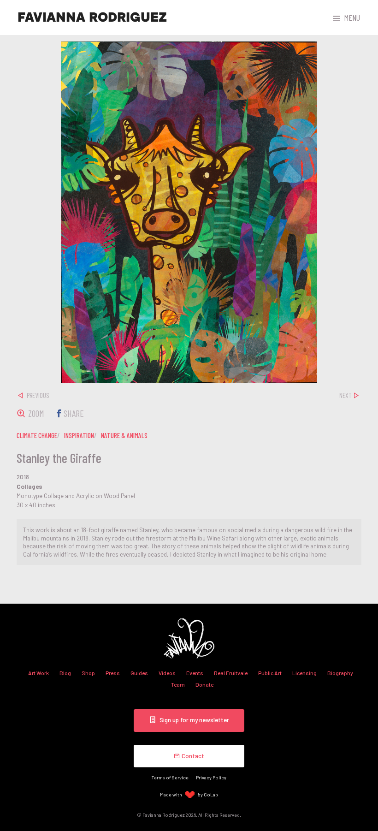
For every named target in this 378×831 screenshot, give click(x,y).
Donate (204, 684)
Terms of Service (170, 777)
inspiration (79, 435)
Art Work (38, 673)
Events (194, 673)
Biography (340, 673)
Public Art (270, 673)
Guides (139, 673)
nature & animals (124, 435)
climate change (37, 435)
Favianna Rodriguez (92, 17)
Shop (88, 673)
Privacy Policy (211, 777)
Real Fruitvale (231, 673)
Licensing (304, 673)
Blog (65, 673)
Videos (167, 673)
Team (178, 684)
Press (113, 673)
